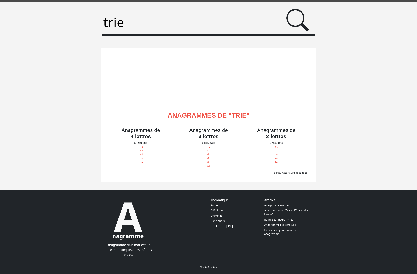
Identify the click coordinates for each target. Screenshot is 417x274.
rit (208, 154)
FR (211, 226)
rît (208, 158)
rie (208, 150)
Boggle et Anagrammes (278, 219)
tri (208, 166)
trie (141, 158)
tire (141, 150)
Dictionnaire (218, 221)
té (276, 162)
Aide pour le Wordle (276, 205)
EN (218, 226)
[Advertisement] (208, 83)
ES (223, 226)
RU (235, 226)
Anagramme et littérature (280, 225)
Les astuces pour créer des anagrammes (280, 232)
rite (141, 146)
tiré (141, 154)
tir (208, 162)
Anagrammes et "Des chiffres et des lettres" (286, 212)
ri (276, 150)
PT (229, 226)
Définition (216, 210)
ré (276, 154)
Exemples (216, 215)
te (276, 158)
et (276, 146)
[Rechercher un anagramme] (297, 20)
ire (208, 146)
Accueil (214, 205)
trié (141, 162)
